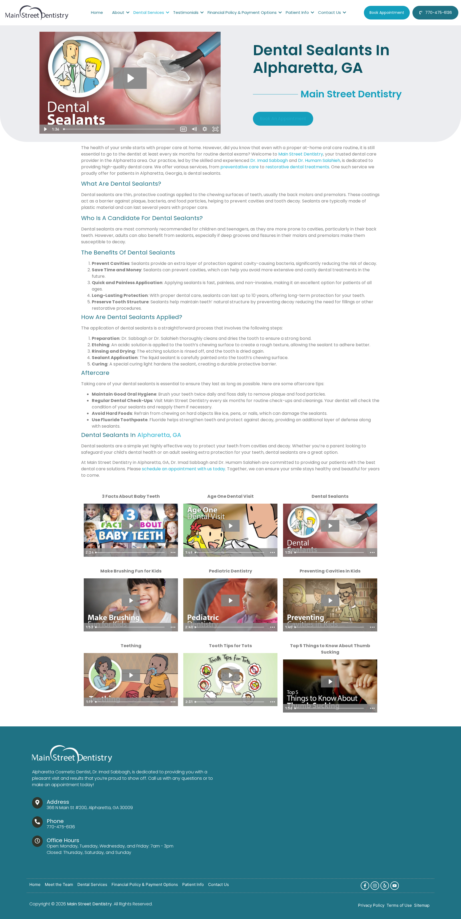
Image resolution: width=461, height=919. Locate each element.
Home (97, 12)
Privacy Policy (371, 905)
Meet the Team (59, 884)
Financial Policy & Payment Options (242, 12)
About (118, 12)
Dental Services (148, 12)
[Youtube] (394, 885)
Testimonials (185, 12)
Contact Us (329, 12)
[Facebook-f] (365, 885)
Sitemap (422, 905)
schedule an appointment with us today (183, 469)
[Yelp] (384, 885)
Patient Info (297, 12)
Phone (55, 821)
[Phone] (37, 822)
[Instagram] (375, 885)
